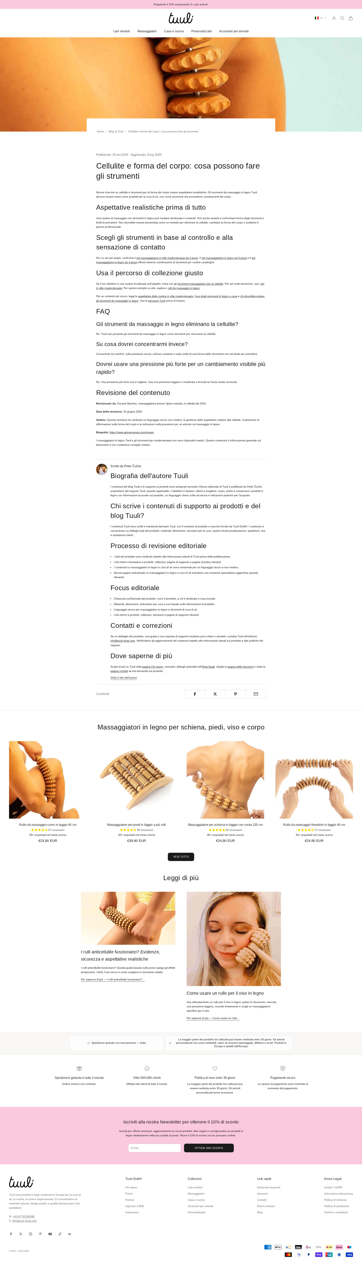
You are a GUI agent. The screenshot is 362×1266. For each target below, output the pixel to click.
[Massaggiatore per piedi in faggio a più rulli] (136, 780)
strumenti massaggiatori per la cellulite (200, 283)
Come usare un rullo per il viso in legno (225, 993)
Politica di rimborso (335, 1199)
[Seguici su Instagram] (30, 1234)
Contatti (261, 1199)
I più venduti (121, 31)
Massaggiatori (147, 31)
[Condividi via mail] (256, 694)
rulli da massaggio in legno (184, 288)
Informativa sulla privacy (338, 1193)
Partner (129, 1199)
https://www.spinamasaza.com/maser (132, 432)
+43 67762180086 (24, 1216)
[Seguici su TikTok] (60, 1234)
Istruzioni (262, 1193)
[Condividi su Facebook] (195, 694)
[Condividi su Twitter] (215, 694)
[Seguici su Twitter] (21, 1234)
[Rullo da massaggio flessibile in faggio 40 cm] (314, 780)
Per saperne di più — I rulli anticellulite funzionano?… (113, 979)
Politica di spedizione (336, 1206)
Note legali (208, 666)
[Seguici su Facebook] (11, 1234)
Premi (128, 1193)
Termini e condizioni (336, 1212)
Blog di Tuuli (116, 131)
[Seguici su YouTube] (50, 1234)
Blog (259, 1212)
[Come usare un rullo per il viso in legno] (234, 939)
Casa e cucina (174, 31)
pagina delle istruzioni (240, 666)
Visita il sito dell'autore (123, 677)
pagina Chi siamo (152, 666)
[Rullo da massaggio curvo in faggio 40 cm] (48, 780)
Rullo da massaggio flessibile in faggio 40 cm (314, 824)
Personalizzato (201, 31)
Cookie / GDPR (333, 1187)
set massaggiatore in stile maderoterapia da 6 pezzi (167, 257)
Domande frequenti (268, 1187)
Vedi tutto (181, 856)
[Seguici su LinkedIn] (70, 1234)
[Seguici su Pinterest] (40, 1234)
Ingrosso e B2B (134, 1206)
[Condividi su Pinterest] (235, 694)
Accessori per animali (234, 31)
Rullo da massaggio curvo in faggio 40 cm (47, 824)
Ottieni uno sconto (209, 1148)
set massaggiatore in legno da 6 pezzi (224, 257)
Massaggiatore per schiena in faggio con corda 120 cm (225, 824)
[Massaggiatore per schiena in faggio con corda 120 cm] (225, 780)
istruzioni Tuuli (156, 300)
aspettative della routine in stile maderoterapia (165, 296)
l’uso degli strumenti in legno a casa (216, 296)
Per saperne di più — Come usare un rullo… (213, 1018)
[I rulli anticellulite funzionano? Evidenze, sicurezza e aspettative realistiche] (128, 918)
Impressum (132, 1212)
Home (100, 131)
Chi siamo (131, 1187)
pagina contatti (119, 670)
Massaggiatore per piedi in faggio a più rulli (136, 824)
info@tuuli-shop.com (122, 640)
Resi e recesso (266, 1206)
